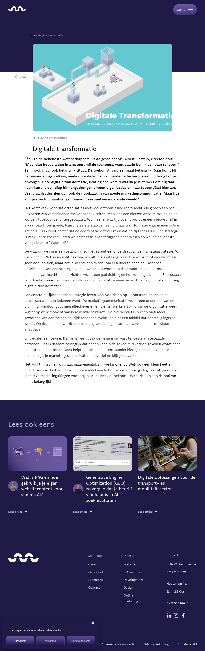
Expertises (95, 580)
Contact (94, 587)
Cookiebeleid (187, 644)
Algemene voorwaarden (119, 644)
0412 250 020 (176, 572)
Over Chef (95, 572)
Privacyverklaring (157, 644)
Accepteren (20, 641)
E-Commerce (133, 572)
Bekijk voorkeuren (80, 641)
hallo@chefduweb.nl (182, 564)
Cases (92, 564)
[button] (93, 623)
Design (128, 587)
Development (133, 580)
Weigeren (50, 641)
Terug (24, 77)
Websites (130, 564)
